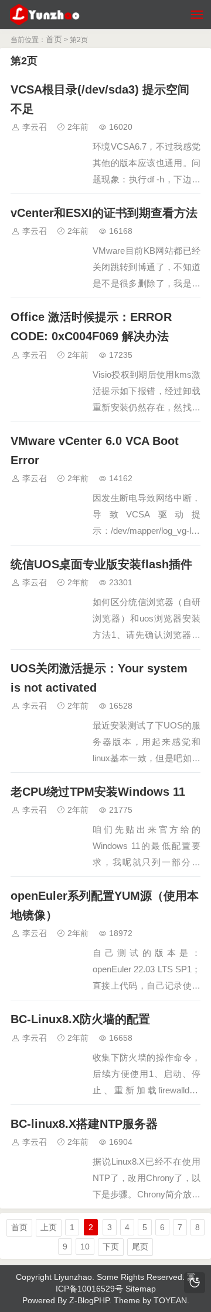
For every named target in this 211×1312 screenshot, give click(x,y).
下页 (111, 1246)
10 (85, 1246)
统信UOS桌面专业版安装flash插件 (101, 564)
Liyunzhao (73, 1277)
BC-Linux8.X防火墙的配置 (80, 1019)
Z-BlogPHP (89, 1300)
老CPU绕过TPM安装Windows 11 (98, 791)
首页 (54, 39)
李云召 (34, 127)
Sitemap (140, 1288)
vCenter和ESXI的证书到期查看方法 (104, 212)
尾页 (140, 1246)
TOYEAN (170, 1300)
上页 (48, 1227)
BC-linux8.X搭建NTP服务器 (84, 1123)
